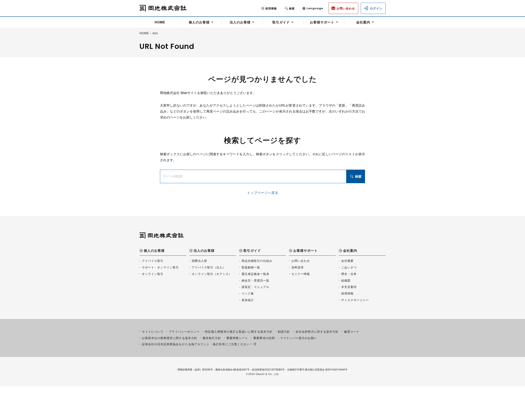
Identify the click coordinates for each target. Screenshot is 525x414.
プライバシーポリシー (184, 331)
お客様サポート (322, 22)
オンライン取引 (152, 274)
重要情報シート (237, 338)
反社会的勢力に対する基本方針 (317, 331)
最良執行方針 (212, 338)
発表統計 (248, 300)
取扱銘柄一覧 (251, 267)
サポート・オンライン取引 (160, 267)
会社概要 (347, 261)
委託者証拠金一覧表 (255, 274)
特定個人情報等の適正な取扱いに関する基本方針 (239, 331)
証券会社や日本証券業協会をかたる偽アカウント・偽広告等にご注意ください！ (197, 344)
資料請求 (297, 267)
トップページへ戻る (262, 192)
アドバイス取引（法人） (209, 267)
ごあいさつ (349, 267)
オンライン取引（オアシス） (212, 274)
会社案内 (363, 22)
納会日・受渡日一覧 (255, 280)
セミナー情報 (300, 274)
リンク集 (248, 293)
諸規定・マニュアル (255, 287)
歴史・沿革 (349, 274)
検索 (358, 176)
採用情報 (271, 8)
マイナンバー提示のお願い (298, 338)
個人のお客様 (199, 22)
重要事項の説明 (264, 338)
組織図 (345, 280)
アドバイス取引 (152, 261)
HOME (160, 22)
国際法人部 (199, 261)
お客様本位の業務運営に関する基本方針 (169, 338)
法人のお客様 (240, 22)
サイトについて (152, 331)
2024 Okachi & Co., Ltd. (263, 374)
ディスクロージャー (355, 300)
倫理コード (351, 331)
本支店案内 (349, 287)
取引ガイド (281, 22)
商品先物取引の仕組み (257, 261)
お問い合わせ (300, 261)
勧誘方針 (284, 331)
